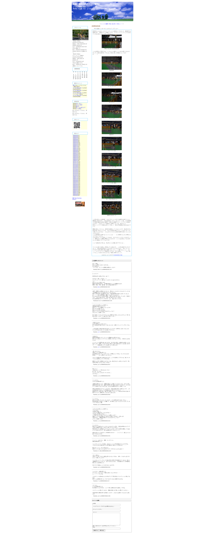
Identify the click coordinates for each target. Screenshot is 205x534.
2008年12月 (75, 146)
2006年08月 (75, 181)
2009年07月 (75, 138)
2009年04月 (75, 141)
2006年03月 (75, 187)
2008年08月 (75, 151)
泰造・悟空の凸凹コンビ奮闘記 (86, 4)
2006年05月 (75, 185)
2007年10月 (75, 164)
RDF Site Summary (77, 198)
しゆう (98, 331)
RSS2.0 (74, 199)
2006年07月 (75, 182)
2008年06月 (75, 154)
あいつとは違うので (80, 107)
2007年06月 (75, 169)
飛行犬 (74, 85)
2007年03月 (75, 173)
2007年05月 (75, 170)
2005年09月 (75, 195)
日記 (121, 255)
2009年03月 (75, 143)
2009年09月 (75, 135)
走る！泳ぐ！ (79, 103)
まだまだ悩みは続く (77, 87)
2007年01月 (75, 175)
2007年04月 (75, 171)
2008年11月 (75, 148)
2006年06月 (75, 184)
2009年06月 (75, 139)
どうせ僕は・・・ (80, 108)
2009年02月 (75, 144)
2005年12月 (75, 191)
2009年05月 (75, 140)
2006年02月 (75, 189)
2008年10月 (75, 149)
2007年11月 (75, 163)
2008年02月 (75, 159)
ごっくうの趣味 (104, 23)
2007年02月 (75, 174)
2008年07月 (75, 153)
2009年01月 (75, 145)
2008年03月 (75, 158)
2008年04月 (75, 156)
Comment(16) (117, 255)
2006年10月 (75, 179)
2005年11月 (75, 192)
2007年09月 (75, 165)
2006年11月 (75, 177)
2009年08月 (75, 136)
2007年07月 (75, 167)
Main (110, 23)
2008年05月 (75, 155)
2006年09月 (75, 180)
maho (98, 286)
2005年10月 (75, 194)
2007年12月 (75, 161)
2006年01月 (75, 190)
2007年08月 (75, 166)
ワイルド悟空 (79, 105)
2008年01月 (75, 160)
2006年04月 (75, 186)
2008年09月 (75, 150)
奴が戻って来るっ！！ (117, 23)
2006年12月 (75, 176)
